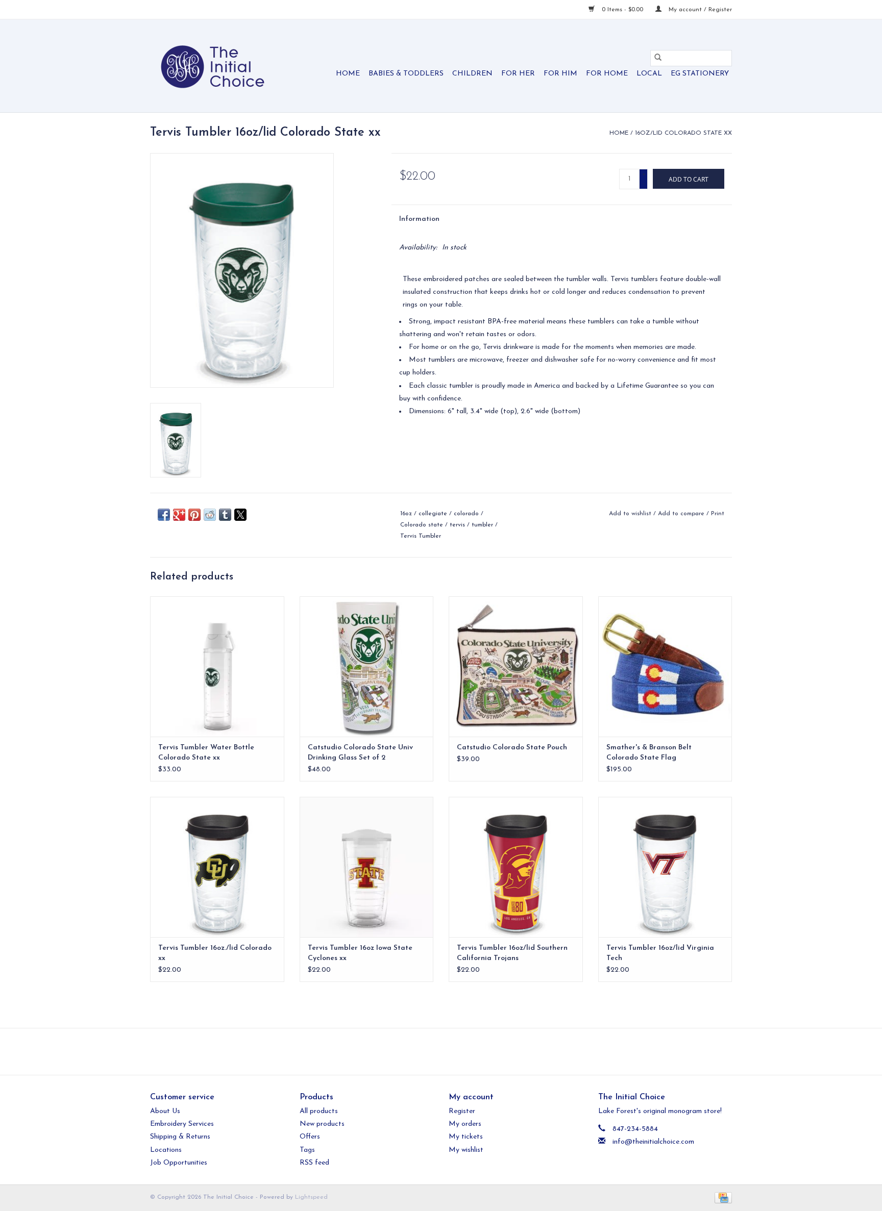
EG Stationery (700, 74)
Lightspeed (311, 1197)
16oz (406, 514)
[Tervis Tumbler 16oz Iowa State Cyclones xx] (367, 867)
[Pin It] (194, 515)
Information (419, 219)
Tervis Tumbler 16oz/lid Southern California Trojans (512, 953)
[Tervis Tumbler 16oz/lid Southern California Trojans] (516, 867)
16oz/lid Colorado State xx (683, 133)
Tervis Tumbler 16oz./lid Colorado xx (215, 953)
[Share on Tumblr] (225, 515)
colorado (466, 514)
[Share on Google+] (179, 515)
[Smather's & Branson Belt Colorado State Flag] (665, 666)
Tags (307, 1150)
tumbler (482, 525)
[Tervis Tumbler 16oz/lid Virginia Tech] (665, 867)
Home (348, 74)
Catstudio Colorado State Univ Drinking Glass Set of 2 (360, 753)
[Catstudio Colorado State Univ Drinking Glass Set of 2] (367, 666)
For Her (518, 74)
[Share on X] (240, 515)
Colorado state (421, 525)
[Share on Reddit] (210, 515)
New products (322, 1124)
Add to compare (682, 514)
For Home (607, 74)
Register (462, 1111)
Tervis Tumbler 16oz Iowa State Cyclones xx (360, 953)
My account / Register (699, 10)
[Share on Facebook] (164, 515)
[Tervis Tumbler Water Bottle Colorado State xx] (217, 666)
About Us (165, 1111)
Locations (166, 1150)
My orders (465, 1124)
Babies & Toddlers (406, 74)
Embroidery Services (182, 1124)
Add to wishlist (631, 514)
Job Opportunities (178, 1163)
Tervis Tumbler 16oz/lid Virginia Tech (660, 953)
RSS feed (314, 1163)
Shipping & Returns (180, 1137)
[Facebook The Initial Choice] (432, 1051)
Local (649, 74)
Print (717, 514)
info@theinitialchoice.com (653, 1142)
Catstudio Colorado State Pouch (512, 747)
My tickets (466, 1137)
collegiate (433, 514)
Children (472, 74)
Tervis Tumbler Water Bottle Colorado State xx (206, 753)
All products (319, 1111)
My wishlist (466, 1150)
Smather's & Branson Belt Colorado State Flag (649, 753)
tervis (457, 525)
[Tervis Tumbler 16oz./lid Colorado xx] (217, 867)
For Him (560, 74)
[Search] (658, 58)
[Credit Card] (721, 1197)
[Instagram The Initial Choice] (450, 1051)
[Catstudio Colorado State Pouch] (516, 666)
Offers (310, 1137)
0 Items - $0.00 (622, 10)
